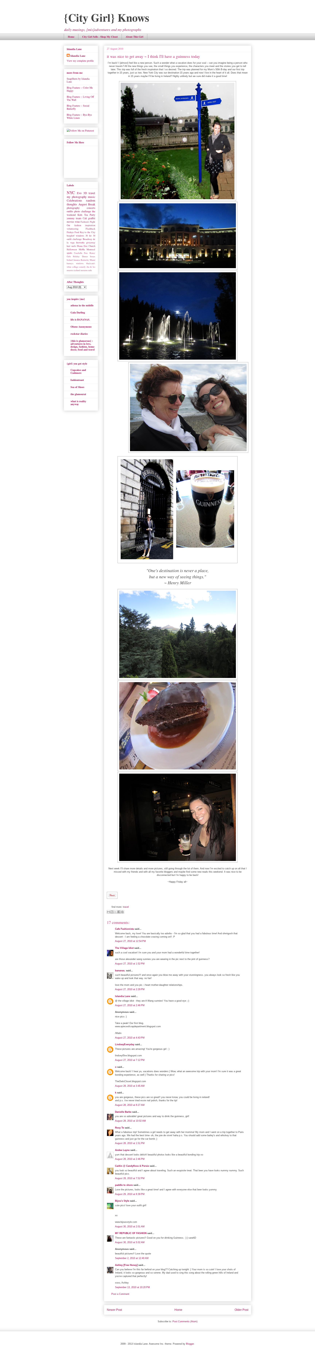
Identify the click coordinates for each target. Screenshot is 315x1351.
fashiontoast (77, 380)
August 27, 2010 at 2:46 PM (130, 1005)
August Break (86, 204)
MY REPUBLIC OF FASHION (131, 1233)
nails (73, 246)
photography (73, 208)
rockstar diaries (79, 334)
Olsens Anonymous (81, 327)
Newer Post (114, 1309)
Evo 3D (82, 193)
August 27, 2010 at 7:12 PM (130, 1060)
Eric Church (89, 246)
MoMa (82, 249)
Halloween (72, 249)
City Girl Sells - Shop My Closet (100, 37)
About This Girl (134, 37)
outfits (70, 211)
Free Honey (89, 253)
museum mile (86, 270)
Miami (92, 259)
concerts (91, 208)
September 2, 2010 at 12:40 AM (132, 1258)
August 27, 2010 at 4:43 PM (130, 1037)
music (91, 197)
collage (75, 266)
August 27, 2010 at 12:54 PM (130, 941)
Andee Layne (122, 1150)
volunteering (72, 228)
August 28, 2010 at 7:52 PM (130, 1178)
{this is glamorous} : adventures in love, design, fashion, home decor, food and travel (83, 345)
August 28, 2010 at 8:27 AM (130, 1105)
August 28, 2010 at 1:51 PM (130, 1143)
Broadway (87, 239)
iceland (77, 270)
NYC (71, 192)
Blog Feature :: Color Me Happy (80, 89)
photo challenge (82, 211)
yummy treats (74, 218)
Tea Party (89, 214)
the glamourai (78, 394)
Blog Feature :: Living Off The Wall (80, 98)
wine (77, 221)
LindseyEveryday (124, 1044)
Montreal (91, 249)
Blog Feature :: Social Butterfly (78, 107)
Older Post (241, 1309)
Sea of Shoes (77, 387)
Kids (79, 214)
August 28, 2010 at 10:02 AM (130, 1120)
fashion (77, 225)
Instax (92, 256)
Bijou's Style (122, 1200)
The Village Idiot (124, 948)
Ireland (70, 259)
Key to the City (87, 232)
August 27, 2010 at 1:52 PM (130, 963)
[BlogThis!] (112, 912)
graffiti (91, 218)
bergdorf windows (75, 235)
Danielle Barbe (123, 1112)
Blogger (190, 1343)
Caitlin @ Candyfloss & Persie (132, 1166)
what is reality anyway (78, 402)
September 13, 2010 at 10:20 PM (132, 1287)
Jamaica (76, 259)
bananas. (120, 970)
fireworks (80, 242)
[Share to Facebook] (119, 912)
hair (68, 246)
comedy (82, 266)
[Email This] (108, 912)
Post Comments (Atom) (184, 1321)
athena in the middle (82, 305)
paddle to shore (124, 1185)
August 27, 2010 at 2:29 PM (130, 989)
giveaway (90, 242)
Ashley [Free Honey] (126, 1265)
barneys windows (75, 263)
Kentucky (85, 259)
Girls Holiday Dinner (77, 256)
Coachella (78, 253)
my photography (77, 197)
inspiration (90, 225)
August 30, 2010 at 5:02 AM (130, 1242)
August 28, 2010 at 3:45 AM (130, 1086)
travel (126, 907)
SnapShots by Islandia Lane (78, 80)
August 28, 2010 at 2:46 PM (130, 1159)
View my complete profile (80, 60)
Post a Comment (120, 1294)
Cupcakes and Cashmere (78, 371)
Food (77, 232)
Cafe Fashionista (124, 929)
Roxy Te (119, 1127)
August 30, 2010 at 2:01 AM (130, 1226)
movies (70, 221)
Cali (85, 218)
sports (69, 252)
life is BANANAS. (80, 319)
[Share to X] (115, 912)
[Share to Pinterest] (122, 912)
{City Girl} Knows (106, 17)
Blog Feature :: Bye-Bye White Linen (79, 116)
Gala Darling (78, 312)
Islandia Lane (122, 996)
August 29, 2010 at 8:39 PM (130, 1194)
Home (71, 37)
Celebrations (74, 200)
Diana (80, 246)
